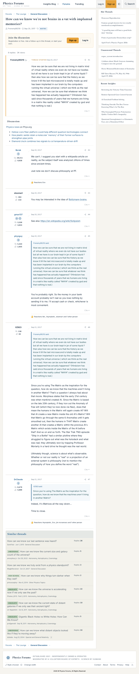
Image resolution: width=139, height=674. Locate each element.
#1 (89, 60)
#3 (89, 193)
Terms (112, 665)
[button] (58, 4)
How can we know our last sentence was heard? (32, 541)
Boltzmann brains (77, 199)
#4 (89, 214)
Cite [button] (86, 111)
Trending (79, 4)
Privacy (120, 665)
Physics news (13, 127)
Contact (97, 665)
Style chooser (13, 665)
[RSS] (132, 664)
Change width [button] (30, 665)
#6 (89, 327)
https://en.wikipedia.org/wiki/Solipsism (60, 221)
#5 (89, 236)
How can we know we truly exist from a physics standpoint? (38, 565)
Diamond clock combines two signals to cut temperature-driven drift (45, 141)
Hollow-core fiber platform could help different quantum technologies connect (50, 132)
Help (127, 665)
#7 (89, 479)
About (105, 665)
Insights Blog (49, 4)
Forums (66, 4)
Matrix (43, 29)
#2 (89, 150)
